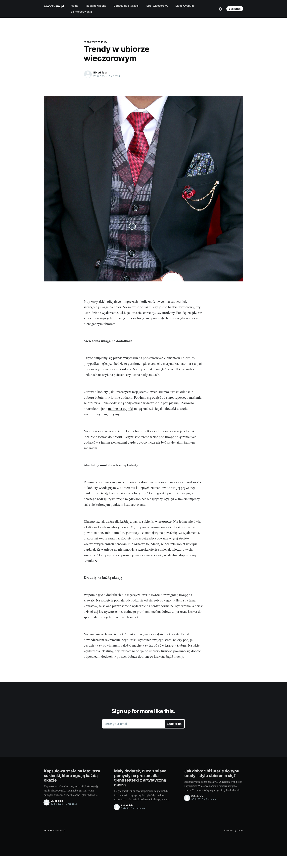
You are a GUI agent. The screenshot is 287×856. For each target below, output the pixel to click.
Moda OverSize (184, 5)
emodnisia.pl (54, 6)
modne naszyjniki (120, 408)
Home (74, 5)
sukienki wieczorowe (157, 521)
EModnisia (100, 72)
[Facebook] (220, 8)
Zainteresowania (81, 11)
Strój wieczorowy (157, 5)
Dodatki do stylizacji (126, 5)
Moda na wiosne (96, 5)
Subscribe (235, 8)
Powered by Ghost (233, 830)
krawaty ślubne (175, 645)
